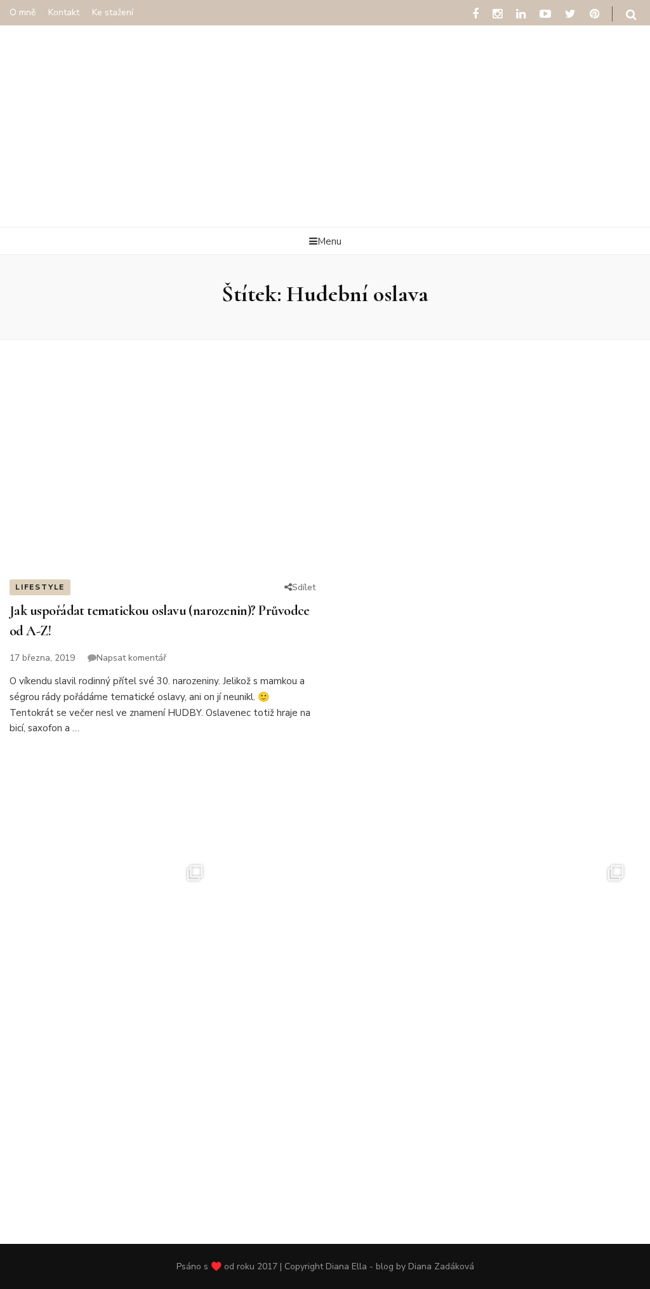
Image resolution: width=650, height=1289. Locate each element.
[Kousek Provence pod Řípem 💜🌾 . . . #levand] (324, 1138)
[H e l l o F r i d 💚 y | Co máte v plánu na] (324, 945)
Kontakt (63, 12)
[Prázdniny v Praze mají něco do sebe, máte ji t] (114, 1138)
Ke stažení (112, 12)
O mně (23, 12)
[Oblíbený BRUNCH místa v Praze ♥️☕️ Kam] (535, 945)
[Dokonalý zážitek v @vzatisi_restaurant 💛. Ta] (114, 945)
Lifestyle (40, 587)
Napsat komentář (131, 658)
